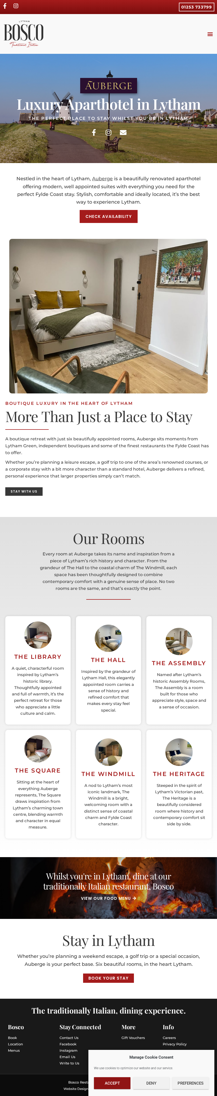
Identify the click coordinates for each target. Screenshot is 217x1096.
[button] (210, 34)
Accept (112, 1083)
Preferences (191, 1083)
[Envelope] (123, 132)
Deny (151, 1083)
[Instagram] (108, 132)
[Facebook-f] (94, 132)
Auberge (102, 179)
